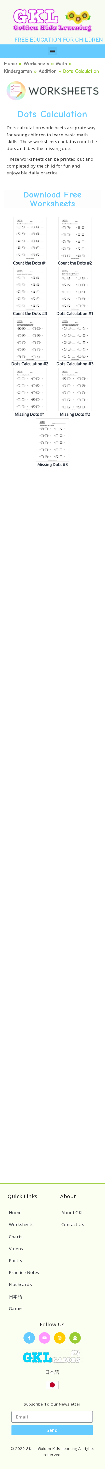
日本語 (15, 1296)
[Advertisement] (52, 551)
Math (61, 64)
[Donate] (75, 1338)
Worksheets (36, 64)
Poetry (15, 1260)
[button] (52, 51)
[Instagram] (59, 1338)
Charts (15, 1237)
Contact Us (72, 1224)
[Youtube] (44, 1338)
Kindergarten (18, 71)
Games (16, 1308)
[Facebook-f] (29, 1338)
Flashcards (20, 1284)
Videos (16, 1248)
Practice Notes (24, 1272)
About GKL (72, 1212)
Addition (47, 71)
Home (10, 64)
